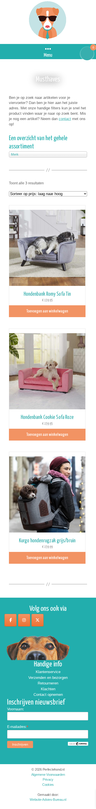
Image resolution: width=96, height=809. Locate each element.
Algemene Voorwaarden (48, 774)
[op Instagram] (24, 620)
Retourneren (48, 683)
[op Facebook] (10, 620)
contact (65, 119)
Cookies (48, 784)
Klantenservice (48, 672)
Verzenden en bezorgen (48, 678)
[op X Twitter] (37, 620)
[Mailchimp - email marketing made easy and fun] (78, 744)
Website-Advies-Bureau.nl (48, 799)
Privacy (48, 779)
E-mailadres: (18, 726)
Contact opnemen (48, 695)
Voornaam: (15, 709)
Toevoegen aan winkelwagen (47, 311)
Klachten (48, 689)
